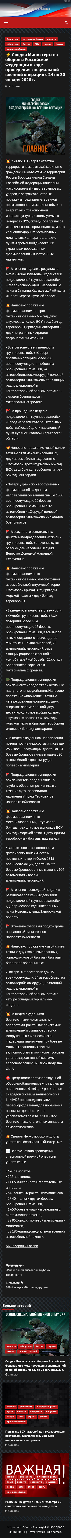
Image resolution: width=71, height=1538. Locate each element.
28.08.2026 (13, 1374)
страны (47, 44)
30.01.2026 (14, 86)
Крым (10, 1411)
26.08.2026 (13, 1511)
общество (51, 1411)
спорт (31, 1487)
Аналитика (12, 39)
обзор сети (13, 44)
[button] (6, 22)
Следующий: (27, 1285)
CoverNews (35, 1531)
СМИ (37, 44)
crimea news (26, 1406)
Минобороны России (22, 1246)
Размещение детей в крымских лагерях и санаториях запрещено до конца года (33, 1504)
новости (51, 39)
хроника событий (16, 49)
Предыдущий (28, 1270)
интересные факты (33, 39)
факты (59, 44)
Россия (26, 44)
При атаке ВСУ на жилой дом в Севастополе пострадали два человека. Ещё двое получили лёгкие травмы (35, 1436)
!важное (11, 1406)
